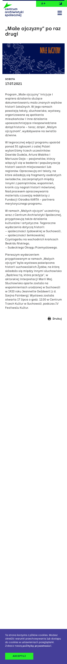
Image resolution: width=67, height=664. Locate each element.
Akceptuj (19, 656)
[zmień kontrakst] (60, 3)
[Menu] (59, 13)
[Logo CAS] (13, 9)
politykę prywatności (37, 645)
